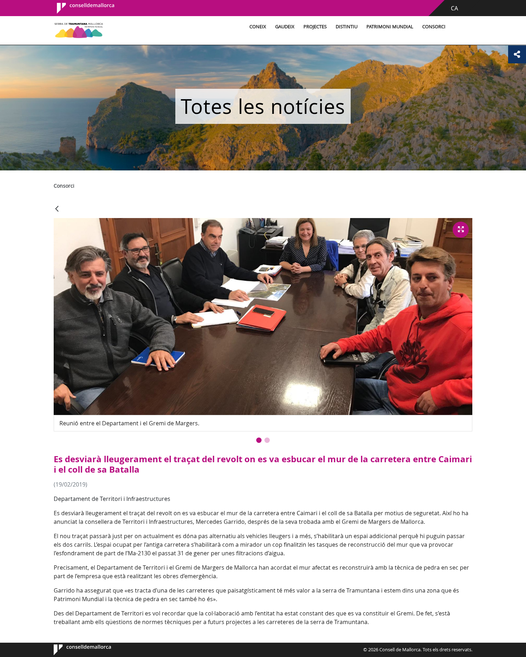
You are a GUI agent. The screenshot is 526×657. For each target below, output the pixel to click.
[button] (259, 440)
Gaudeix (284, 27)
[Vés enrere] (57, 209)
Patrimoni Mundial (389, 27)
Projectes (315, 27)
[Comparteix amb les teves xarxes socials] (517, 54)
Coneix (257, 27)
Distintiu (346, 27)
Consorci (433, 27)
